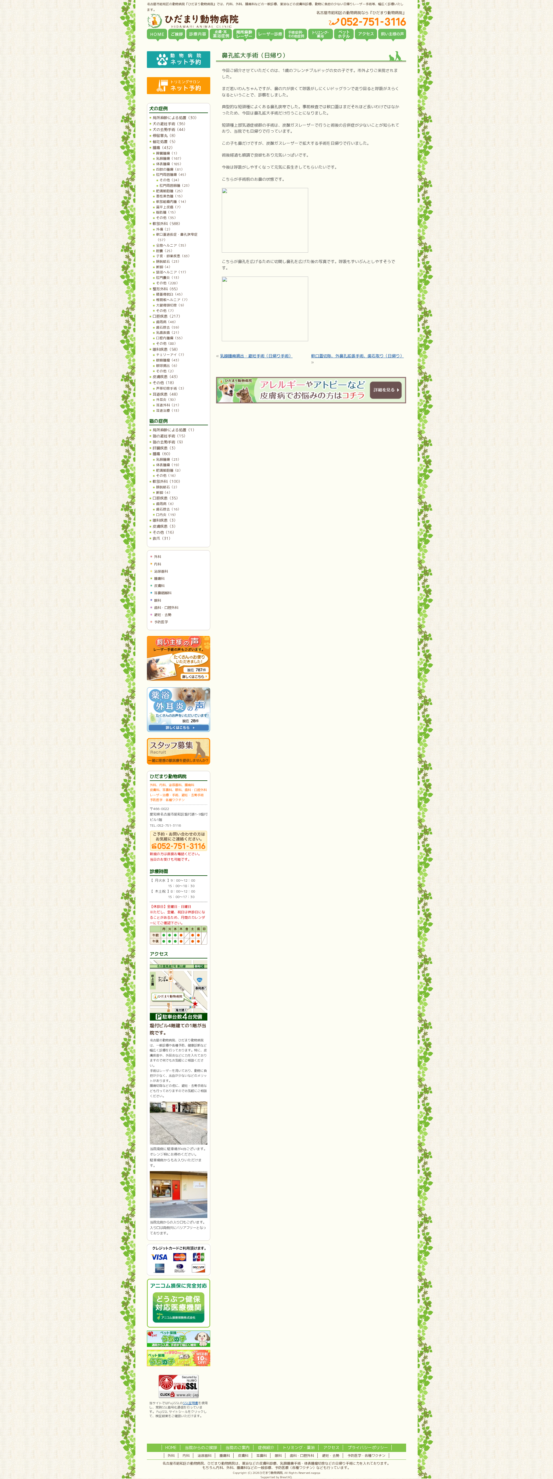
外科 (157, 556)
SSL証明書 (190, 1403)
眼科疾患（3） (165, 520)
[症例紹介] (296, 34)
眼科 (157, 600)
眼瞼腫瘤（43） (168, 360)
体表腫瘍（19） (168, 464)
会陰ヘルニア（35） (172, 245)
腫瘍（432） (164, 147)
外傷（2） (164, 229)
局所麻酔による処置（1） (174, 429)
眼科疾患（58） (166, 349)
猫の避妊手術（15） (170, 436)
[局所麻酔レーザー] (244, 34)
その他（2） (165, 371)
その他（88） (166, 343)
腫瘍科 (159, 578)
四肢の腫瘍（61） (170, 169)
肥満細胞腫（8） (169, 470)
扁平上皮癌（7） (169, 207)
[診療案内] (197, 34)
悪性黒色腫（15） (170, 196)
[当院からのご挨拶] (176, 34)
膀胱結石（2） (167, 487)
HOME (171, 1447)
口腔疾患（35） (166, 498)
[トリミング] (320, 34)
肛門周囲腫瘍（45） (172, 174)
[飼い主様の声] (392, 34)
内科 (157, 564)
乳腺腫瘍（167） (169, 158)
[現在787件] (178, 679)
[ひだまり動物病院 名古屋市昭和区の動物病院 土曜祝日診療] (217, 20)
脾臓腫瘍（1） (167, 153)
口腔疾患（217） (167, 316)
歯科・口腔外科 (166, 607)
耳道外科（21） (168, 405)
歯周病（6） (165, 503)
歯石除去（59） (168, 327)
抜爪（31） (162, 538)
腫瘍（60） (162, 453)
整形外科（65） (166, 288)
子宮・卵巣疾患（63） (173, 256)
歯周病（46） (166, 321)
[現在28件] (178, 730)
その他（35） (166, 217)
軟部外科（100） (167, 481)
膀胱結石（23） (168, 261)
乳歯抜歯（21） (168, 332)
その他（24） (170, 180)
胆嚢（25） (165, 250)
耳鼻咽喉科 (162, 592)
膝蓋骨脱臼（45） (170, 294)
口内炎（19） (166, 514)
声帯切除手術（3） (171, 388)
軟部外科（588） (167, 223)
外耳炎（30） (166, 399)
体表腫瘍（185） (169, 163)
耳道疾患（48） (166, 394)
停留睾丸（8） (165, 135)
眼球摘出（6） (167, 365)
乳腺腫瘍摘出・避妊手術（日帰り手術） (256, 356)
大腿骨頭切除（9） (171, 305)
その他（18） (164, 382)
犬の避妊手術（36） (170, 123)
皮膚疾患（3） (165, 526)
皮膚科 (159, 585)
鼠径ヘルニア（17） (172, 272)
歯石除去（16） (168, 509)
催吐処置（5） (165, 141)
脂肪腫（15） (166, 212)
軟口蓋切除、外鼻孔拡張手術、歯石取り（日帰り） (357, 356)
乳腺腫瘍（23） (168, 459)
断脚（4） (164, 266)
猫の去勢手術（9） (169, 442)
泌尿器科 (161, 571)
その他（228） (167, 283)
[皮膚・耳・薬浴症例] (221, 34)
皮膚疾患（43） (166, 376)
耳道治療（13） (168, 410)
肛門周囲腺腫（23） (175, 185)
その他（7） (165, 310)
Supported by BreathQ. (276, 1477)
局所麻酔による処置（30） (175, 117)
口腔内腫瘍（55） (170, 338)
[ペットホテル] (344, 34)
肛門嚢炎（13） (168, 277)
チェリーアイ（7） (171, 354)
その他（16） (166, 475)
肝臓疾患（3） (165, 448)
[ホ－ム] (157, 34)
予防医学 (161, 622)
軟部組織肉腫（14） (172, 201)
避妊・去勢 (162, 614)
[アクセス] (366, 34)
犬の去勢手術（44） (170, 129)
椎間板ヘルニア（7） (172, 299)
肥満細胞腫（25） (170, 190)
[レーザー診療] (270, 34)
